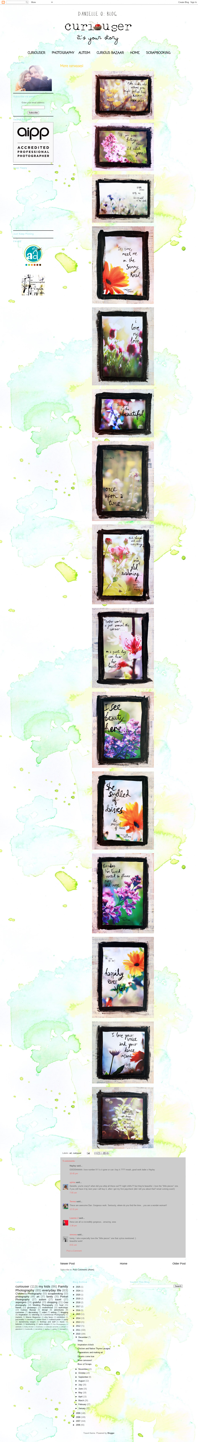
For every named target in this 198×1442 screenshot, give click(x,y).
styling (47, 1329)
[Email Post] (88, 1153)
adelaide (18, 1327)
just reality (19, 1319)
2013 (78, 1322)
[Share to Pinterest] (107, 1153)
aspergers (20, 1302)
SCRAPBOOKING (158, 52)
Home (123, 1263)
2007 (78, 1421)
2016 (78, 1310)
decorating (33, 1312)
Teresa (73, 1201)
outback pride (55, 1319)
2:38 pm (73, 1225)
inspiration (23, 1315)
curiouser (77, 1153)
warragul (63, 1329)
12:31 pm (74, 1209)
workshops (63, 1307)
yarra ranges (44, 1324)
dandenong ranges (27, 1322)
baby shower (29, 1327)
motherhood (47, 1307)
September (83, 1377)
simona (73, 1234)
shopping (52, 1302)
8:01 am (73, 1245)
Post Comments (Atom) (83, 1270)
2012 (78, 1326)
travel (58, 1299)
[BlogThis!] (98, 1153)
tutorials (18, 1324)
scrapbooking (55, 1293)
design (45, 1310)
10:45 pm (74, 1173)
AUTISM (84, 52)
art (70, 1153)
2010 (78, 1334)
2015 (78, 1314)
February (82, 1404)
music (62, 1322)
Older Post (179, 1263)
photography (22, 1296)
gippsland (18, 1329)
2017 (78, 1306)
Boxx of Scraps (85, 1364)
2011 (78, 1330)
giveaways (32, 1307)
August (81, 1381)
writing (53, 1312)
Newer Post (67, 1263)
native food (41, 1319)
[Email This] (95, 1153)
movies (30, 1319)
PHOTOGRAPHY (63, 52)
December (83, 1337)
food (61, 1305)
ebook (63, 1327)
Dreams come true (86, 1356)
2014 (78, 1318)
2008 (78, 1417)
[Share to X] (101, 1153)
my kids (44, 1286)
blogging (64, 1312)
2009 (78, 1413)
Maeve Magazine (33, 1317)
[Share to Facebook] (104, 1153)
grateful (37, 1302)
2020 (78, 1295)
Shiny (80, 1340)
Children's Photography (28, 1293)
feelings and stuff (47, 1322)
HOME (135, 52)
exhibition (61, 1317)
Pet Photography (59, 1324)
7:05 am (73, 1193)
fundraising (30, 1324)
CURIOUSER (36, 52)
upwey (54, 1329)
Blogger (111, 1433)
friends (18, 1307)
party (66, 1319)
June (80, 1389)
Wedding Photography (43, 1305)
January (82, 1408)
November (83, 1369)
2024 (78, 1291)
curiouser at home (52, 1327)
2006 (78, 1425)
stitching (35, 1315)
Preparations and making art (90, 1352)
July (80, 1385)
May (80, 1392)
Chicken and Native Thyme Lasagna (94, 1348)
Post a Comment (74, 1251)
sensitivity (38, 1329)
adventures (59, 1310)
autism (42, 1299)
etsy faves (48, 1317)
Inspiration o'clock (86, 1345)
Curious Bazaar (28, 1310)
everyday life (51, 1290)
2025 (78, 1287)
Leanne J (74, 1218)
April (80, 1396)
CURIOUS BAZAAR (110, 52)
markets (18, 1317)
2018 (78, 1302)
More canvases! (85, 1360)
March (81, 1400)
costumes (19, 1312)
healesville (29, 1329)
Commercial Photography (54, 1315)
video (44, 1312)
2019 (78, 1298)
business (39, 1327)
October (82, 1373)
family (49, 1296)
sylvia (72, 1182)
